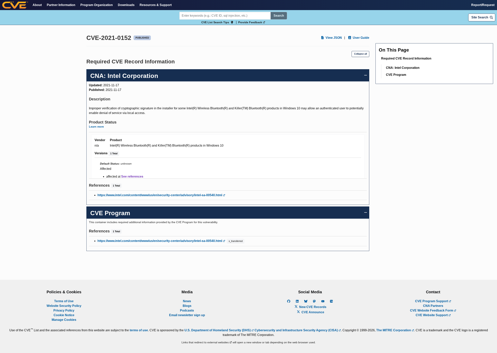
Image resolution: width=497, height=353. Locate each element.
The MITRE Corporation (394, 330)
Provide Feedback (250, 22)
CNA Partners (433, 305)
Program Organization (96, 5)
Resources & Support (156, 5)
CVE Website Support (432, 315)
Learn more (96, 126)
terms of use (139, 330)
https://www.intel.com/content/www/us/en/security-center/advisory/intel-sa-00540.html (160, 195)
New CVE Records (312, 307)
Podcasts (187, 310)
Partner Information (61, 5)
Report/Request (482, 5)
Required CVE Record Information (406, 58)
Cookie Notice (64, 315)
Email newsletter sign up (187, 315)
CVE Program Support (432, 301)
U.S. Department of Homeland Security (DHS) (217, 330)
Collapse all (360, 54)
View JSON (333, 37)
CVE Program (396, 74)
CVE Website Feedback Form (432, 310)
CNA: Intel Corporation (403, 67)
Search (279, 15)
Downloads (126, 5)
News (187, 301)
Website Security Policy (64, 305)
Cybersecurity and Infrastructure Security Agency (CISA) (296, 330)
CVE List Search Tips (215, 22)
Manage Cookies (64, 319)
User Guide (360, 37)
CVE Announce (312, 312)
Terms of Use (64, 301)
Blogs (187, 305)
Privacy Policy (63, 310)
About (37, 5)
